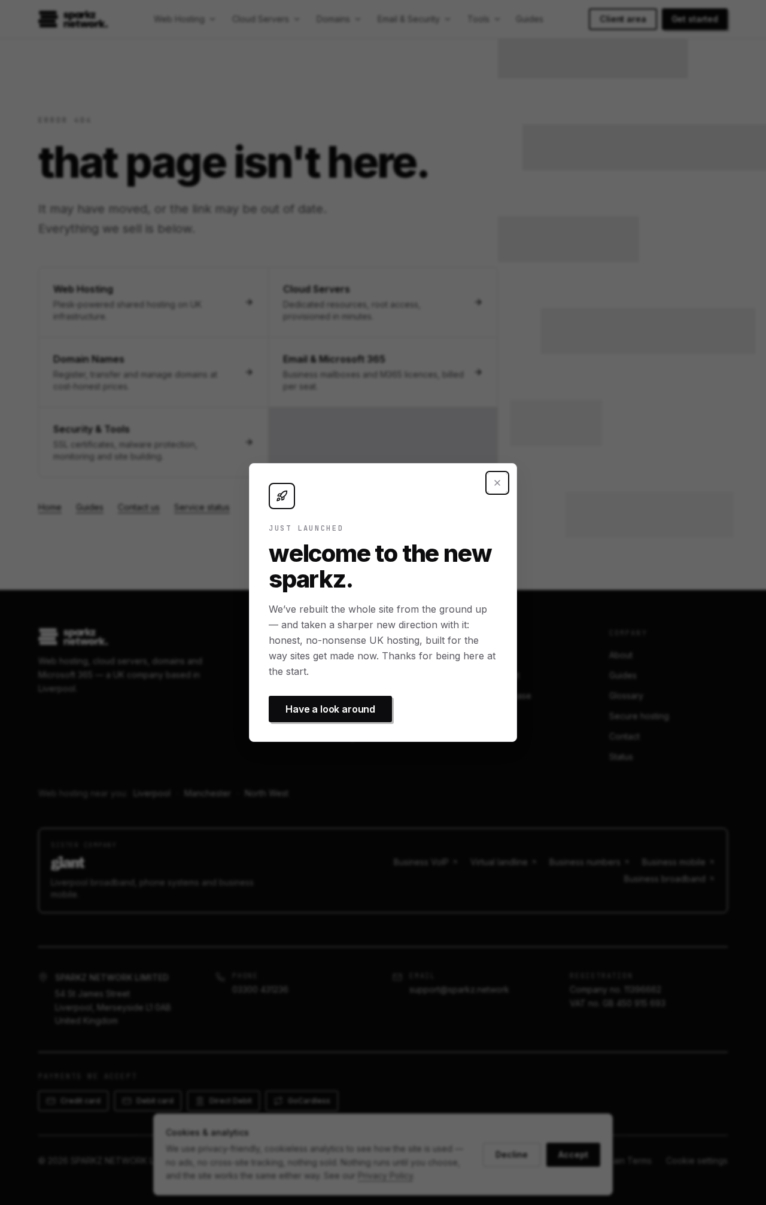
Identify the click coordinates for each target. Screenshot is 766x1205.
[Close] (497, 482)
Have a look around (330, 709)
